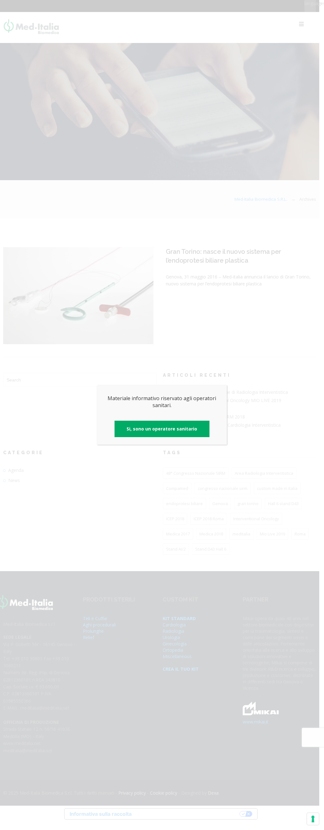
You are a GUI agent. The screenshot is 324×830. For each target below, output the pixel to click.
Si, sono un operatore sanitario (162, 429)
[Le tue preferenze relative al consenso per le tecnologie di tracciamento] (313, 819)
